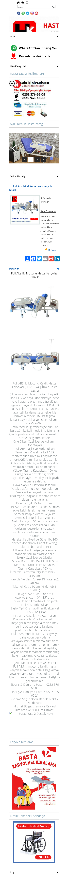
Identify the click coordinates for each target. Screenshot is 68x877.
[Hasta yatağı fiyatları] (30, 80)
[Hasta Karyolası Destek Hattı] (34, 54)
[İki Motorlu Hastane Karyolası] (34, 304)
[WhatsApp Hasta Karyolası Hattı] (34, 44)
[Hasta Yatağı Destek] (34, 719)
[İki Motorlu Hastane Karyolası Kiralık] (34, 357)
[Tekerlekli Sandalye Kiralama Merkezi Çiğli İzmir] (34, 823)
